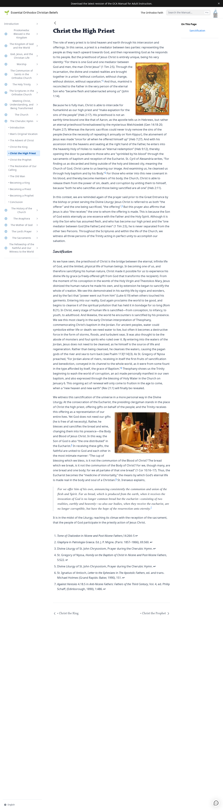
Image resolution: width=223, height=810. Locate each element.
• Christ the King (18, 146)
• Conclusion (15, 202)
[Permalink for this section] (74, 252)
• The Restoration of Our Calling (22, 167)
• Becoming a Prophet (21, 195)
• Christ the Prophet (19, 159)
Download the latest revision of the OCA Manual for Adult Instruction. (111, 3)
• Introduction (16, 127)
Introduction (11, 23)
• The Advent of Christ (21, 140)
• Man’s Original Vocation (23, 134)
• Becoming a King (19, 182)
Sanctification (197, 30)
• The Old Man (16, 176)
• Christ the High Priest (22, 153)
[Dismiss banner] (219, 3)
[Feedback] (216, 803)
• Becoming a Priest (19, 189)
